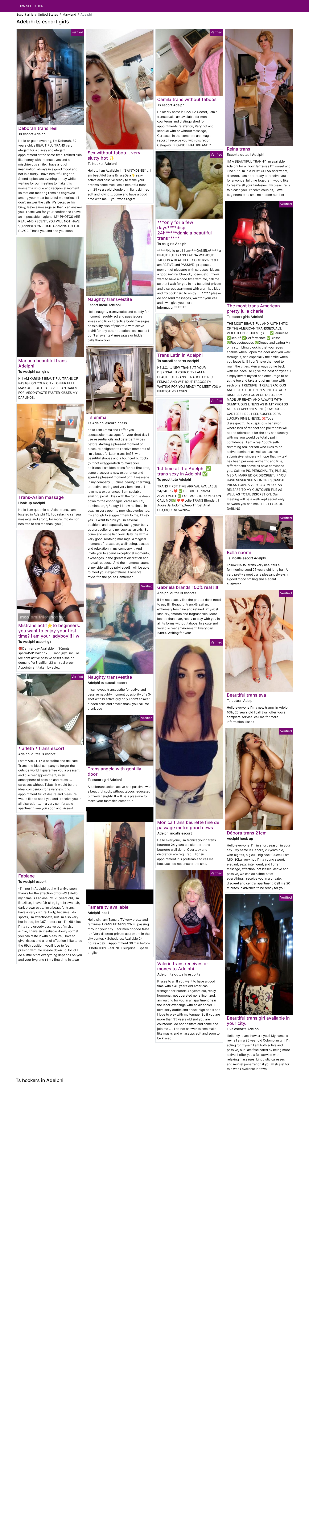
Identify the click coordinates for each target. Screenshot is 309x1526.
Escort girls (24, 14)
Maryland (69, 14)
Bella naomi (239, 552)
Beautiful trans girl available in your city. (258, 1020)
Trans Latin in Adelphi (180, 355)
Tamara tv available (108, 907)
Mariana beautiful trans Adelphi (42, 363)
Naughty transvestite (110, 299)
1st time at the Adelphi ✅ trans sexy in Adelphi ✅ (184, 471)
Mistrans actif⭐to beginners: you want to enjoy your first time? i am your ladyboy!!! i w (49, 631)
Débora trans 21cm (247, 833)
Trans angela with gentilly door (114, 771)
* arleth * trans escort (41, 748)
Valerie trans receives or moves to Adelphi (182, 966)
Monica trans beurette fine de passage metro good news (188, 825)
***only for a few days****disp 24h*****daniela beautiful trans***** (184, 230)
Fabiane (26, 876)
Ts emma (97, 417)
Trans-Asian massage (41, 497)
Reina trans (238, 149)
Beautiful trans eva (246, 695)
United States (48, 14)
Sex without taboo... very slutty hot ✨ (114, 155)
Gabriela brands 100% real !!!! (187, 587)
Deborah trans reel (37, 128)
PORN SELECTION (30, 6)
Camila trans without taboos (187, 99)
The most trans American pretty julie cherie (253, 308)
